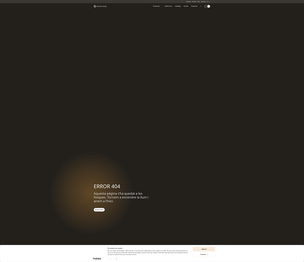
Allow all (204, 249)
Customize (203, 254)
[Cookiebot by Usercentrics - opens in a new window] (97, 259)
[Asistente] (200, 6)
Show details (111, 259)
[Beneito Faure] (100, 6)
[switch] (207, 6)
